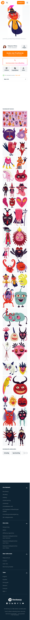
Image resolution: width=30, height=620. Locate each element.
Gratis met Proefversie (15, 53)
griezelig (6, 597)
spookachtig (16, 597)
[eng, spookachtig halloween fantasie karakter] (15, 119)
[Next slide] (23, 597)
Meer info (6, 79)
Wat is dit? (17, 75)
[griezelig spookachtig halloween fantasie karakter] (8, 147)
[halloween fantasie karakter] (10, 162)
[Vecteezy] (2, 2)
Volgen (24, 47)
